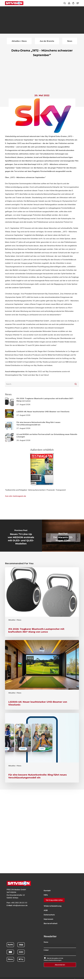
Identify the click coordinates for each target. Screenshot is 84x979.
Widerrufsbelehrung (52, 906)
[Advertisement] (42, 76)
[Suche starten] (75, 384)
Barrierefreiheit (50, 923)
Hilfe (46, 895)
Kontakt (47, 890)
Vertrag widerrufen (54, 900)
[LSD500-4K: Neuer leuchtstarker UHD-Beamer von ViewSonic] (42, 675)
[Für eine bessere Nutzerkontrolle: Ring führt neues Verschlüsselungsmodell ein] (42, 748)
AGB (46, 910)
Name (46, 942)
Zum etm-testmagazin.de (15, 496)
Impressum (48, 919)
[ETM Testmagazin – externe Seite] (42, 486)
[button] (78, 3)
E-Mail (46, 950)
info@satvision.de (20, 905)
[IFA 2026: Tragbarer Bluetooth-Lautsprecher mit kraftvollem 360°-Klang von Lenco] (42, 602)
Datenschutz (49, 915)
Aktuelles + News (14, 620)
